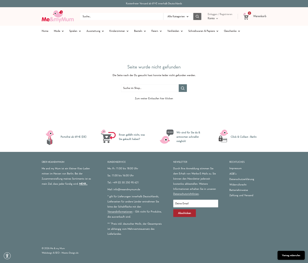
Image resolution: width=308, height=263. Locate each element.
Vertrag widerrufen (291, 255)
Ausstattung (93, 30)
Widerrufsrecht (238, 184)
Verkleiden (173, 30)
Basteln (138, 30)
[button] (7, 256)
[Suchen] (197, 16)
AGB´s (232, 173)
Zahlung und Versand (241, 195)
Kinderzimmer (117, 30)
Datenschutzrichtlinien (186, 193)
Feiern (154, 30)
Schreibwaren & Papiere (201, 30)
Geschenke (230, 30)
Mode (57, 30)
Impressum (235, 168)
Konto (211, 18)
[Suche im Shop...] (183, 88)
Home (45, 30)
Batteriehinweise (238, 190)
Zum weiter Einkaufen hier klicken (154, 98)
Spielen (73, 30)
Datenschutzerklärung (241, 179)
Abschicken (184, 213)
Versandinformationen (120, 211)
